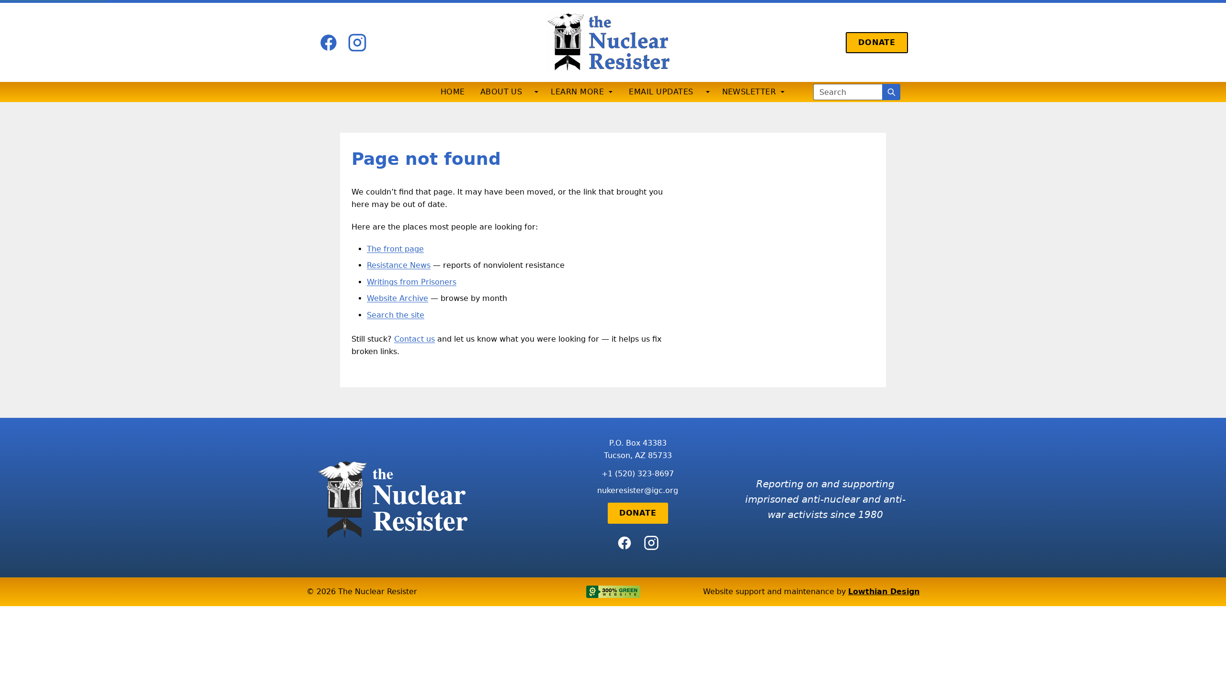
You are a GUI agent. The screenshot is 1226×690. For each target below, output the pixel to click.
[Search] (891, 92)
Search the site (395, 315)
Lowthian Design (884, 591)
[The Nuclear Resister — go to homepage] (613, 42)
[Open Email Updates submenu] (708, 92)
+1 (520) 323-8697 (638, 473)
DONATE (877, 42)
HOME (453, 91)
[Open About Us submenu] (536, 92)
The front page (395, 248)
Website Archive (397, 298)
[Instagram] (357, 42)
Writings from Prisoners (411, 282)
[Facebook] (328, 42)
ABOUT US (501, 91)
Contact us (414, 339)
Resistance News (399, 265)
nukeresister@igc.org (637, 490)
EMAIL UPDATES (661, 91)
